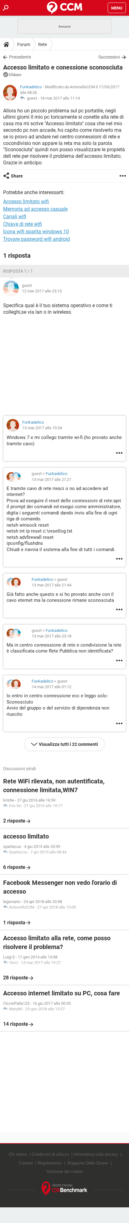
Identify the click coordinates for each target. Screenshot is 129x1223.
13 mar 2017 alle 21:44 (51, 585)
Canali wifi (14, 216)
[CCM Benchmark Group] (64, 1189)
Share (17, 175)
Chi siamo (18, 1154)
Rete (42, 44)
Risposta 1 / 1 (18, 271)
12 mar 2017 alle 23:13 (42, 291)
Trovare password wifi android (36, 239)
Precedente (20, 56)
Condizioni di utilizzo (50, 1154)
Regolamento (49, 1163)
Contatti (26, 1163)
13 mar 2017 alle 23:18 (51, 636)
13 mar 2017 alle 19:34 (42, 428)
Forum (23, 44)
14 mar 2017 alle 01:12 (51, 686)
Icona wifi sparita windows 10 (36, 232)
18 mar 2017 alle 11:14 (60, 98)
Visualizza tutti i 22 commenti (68, 744)
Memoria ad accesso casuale (35, 209)
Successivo (109, 56)
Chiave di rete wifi (22, 224)
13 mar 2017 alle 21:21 (51, 479)
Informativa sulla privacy (96, 1154)
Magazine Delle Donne (87, 1163)
